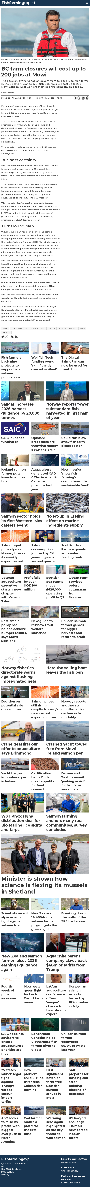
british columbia (67, 328)
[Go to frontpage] (42, 3)
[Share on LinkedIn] (83, 98)
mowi (5, 328)
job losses (16, 328)
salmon (6, 332)
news (82, 328)
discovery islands (35, 328)
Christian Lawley (69, 1171)
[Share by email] (86, 98)
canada (51, 328)
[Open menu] (87, 3)
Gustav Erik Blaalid (70, 1183)
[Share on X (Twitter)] (79, 98)
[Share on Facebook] (75, 98)
